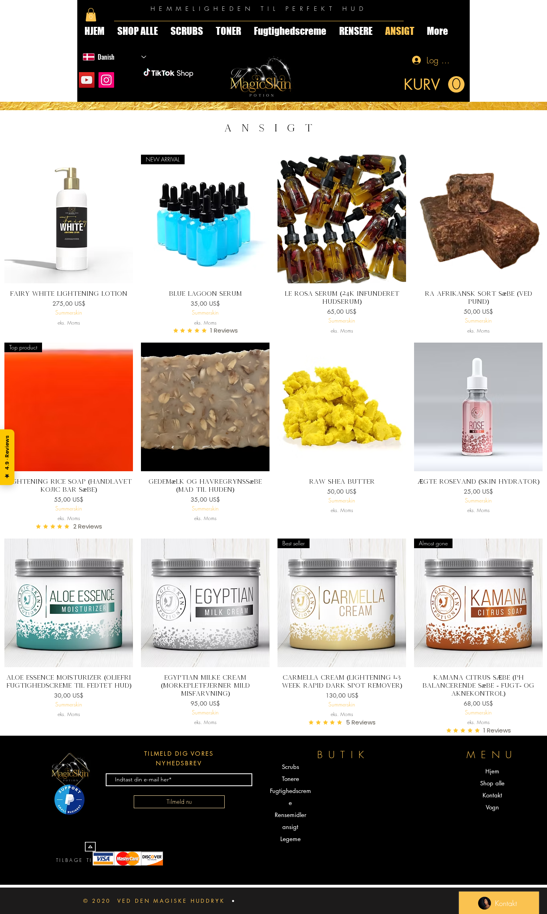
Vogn (492, 807)
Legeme (290, 839)
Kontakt (492, 795)
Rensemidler (290, 815)
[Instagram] (106, 80)
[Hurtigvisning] (68, 219)
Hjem (492, 771)
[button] (91, 14)
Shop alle (492, 783)
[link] (434, 84)
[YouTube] (87, 80)
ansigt (290, 827)
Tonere (290, 779)
